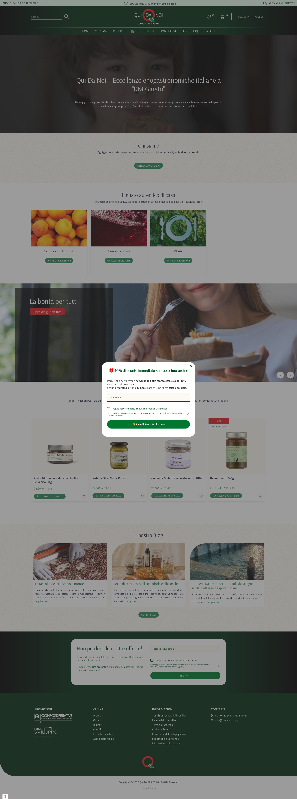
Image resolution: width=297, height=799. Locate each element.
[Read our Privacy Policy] (188, 413)
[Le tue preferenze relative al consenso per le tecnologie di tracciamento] (5, 796)
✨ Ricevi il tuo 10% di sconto (148, 424)
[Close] (191, 366)
